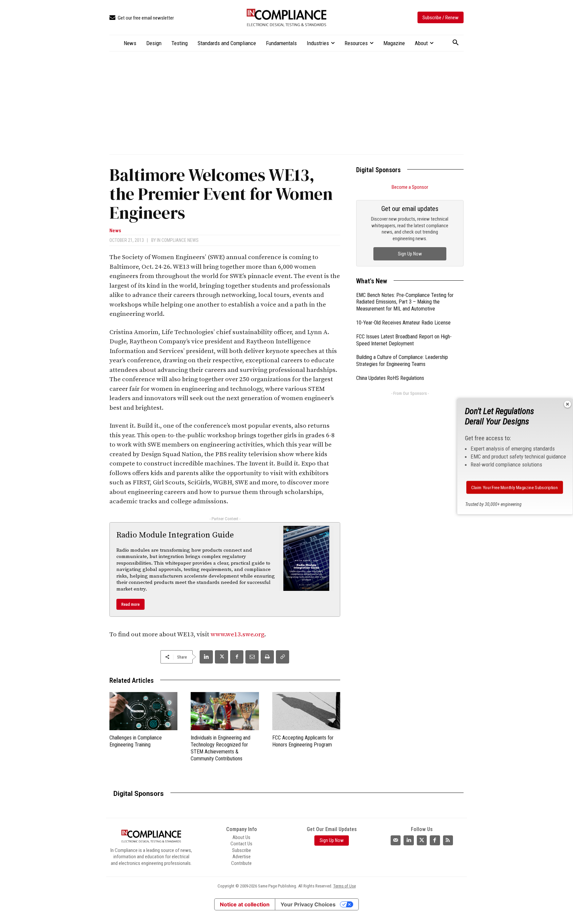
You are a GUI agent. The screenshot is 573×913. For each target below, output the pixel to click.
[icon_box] (141, 18)
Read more (130, 604)
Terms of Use (344, 885)
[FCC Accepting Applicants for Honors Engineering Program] (306, 711)
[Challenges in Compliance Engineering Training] (143, 711)
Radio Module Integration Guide (175, 535)
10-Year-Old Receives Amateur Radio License (403, 322)
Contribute (241, 863)
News (115, 230)
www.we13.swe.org (237, 634)
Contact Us (241, 844)
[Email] (252, 657)
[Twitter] (422, 840)
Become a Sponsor (410, 187)
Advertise (241, 857)
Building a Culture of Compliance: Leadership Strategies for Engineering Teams (402, 360)
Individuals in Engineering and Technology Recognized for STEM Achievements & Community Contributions (220, 748)
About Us (241, 837)
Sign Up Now (410, 253)
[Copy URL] (282, 657)
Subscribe (241, 850)
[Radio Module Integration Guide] (306, 558)
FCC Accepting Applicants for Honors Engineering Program (303, 741)
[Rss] (448, 840)
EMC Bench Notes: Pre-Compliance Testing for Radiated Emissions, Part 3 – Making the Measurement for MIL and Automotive (405, 302)
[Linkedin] (206, 657)
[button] (456, 43)
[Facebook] (236, 657)
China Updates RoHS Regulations (390, 378)
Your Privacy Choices (308, 904)
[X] (221, 657)
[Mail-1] (396, 840)
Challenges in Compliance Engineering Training (135, 741)
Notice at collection (245, 904)
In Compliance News (178, 240)
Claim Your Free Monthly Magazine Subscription (515, 487)
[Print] (267, 657)
